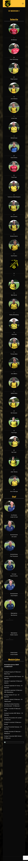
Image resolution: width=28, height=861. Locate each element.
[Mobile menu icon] (23, 3)
